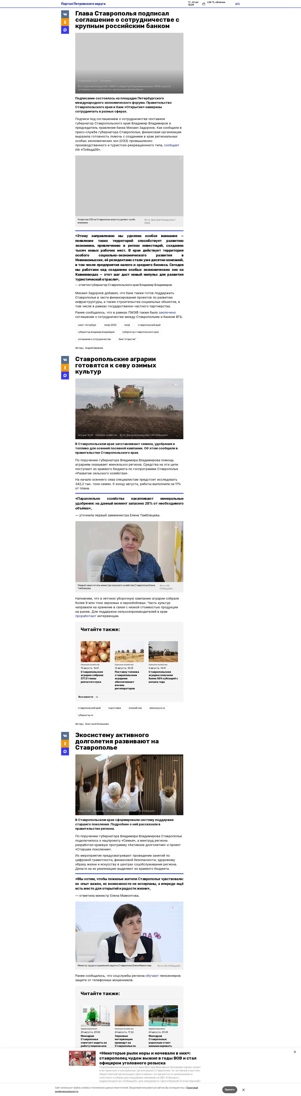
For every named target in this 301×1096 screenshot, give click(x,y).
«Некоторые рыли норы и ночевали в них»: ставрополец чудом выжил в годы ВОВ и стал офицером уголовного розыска (147, 1058)
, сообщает (170, 145)
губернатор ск (85, 715)
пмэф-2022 (110, 325)
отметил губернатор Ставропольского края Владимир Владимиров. (125, 285)
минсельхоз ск (157, 708)
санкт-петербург (87, 325)
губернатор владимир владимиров (96, 332)
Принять (230, 1089)
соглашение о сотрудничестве (94, 339)
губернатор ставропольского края (140, 332)
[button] (82, 1058)
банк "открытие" (127, 339)
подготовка (114, 708)
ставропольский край (149, 325)
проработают (85, 616)
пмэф (127, 325)
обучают (152, 976)
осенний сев (135, 708)
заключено (167, 312)
